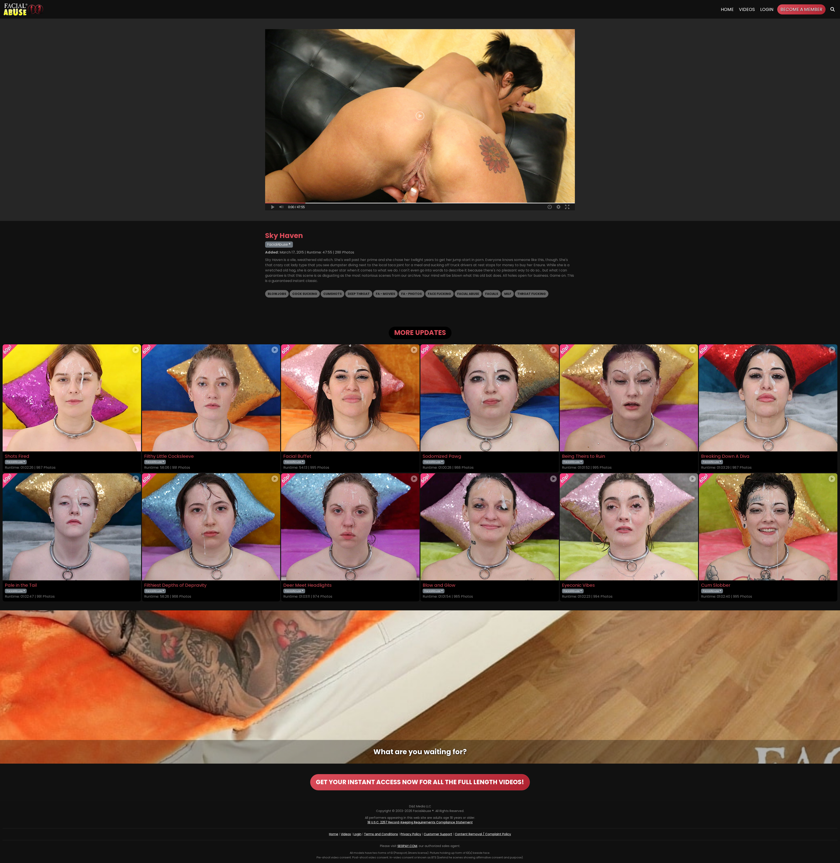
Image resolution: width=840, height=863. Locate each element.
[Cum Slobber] (768, 526)
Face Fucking (439, 294)
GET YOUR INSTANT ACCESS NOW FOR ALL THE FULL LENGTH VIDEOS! (420, 782)
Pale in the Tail (21, 585)
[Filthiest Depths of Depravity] (211, 526)
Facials (491, 294)
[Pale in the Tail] (72, 526)
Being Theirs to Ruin (583, 456)
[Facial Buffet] (350, 397)
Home (727, 9)
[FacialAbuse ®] (23, 9)
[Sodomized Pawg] (489, 397)
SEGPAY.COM (407, 846)
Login (767, 9)
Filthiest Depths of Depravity (175, 585)
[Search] (832, 9)
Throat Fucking (531, 294)
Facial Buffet (297, 456)
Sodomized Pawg (442, 456)
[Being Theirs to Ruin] (629, 397)
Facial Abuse (468, 294)
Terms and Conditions (381, 834)
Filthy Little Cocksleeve (169, 456)
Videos (747, 9)
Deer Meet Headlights (307, 585)
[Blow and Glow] (489, 526)
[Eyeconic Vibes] (629, 526)
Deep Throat (359, 294)
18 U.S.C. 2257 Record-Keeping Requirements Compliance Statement (420, 822)
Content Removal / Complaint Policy (483, 834)
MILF (507, 294)
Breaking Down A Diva (725, 456)
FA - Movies (385, 294)
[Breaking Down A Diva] (768, 397)
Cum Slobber (715, 585)
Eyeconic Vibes (578, 585)
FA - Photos (411, 294)
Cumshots (332, 294)
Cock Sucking (304, 294)
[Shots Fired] (72, 397)
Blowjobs (277, 294)
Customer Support (438, 834)
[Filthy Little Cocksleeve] (211, 397)
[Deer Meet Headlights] (350, 526)
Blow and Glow (439, 585)
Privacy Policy (411, 834)
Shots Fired (17, 456)
